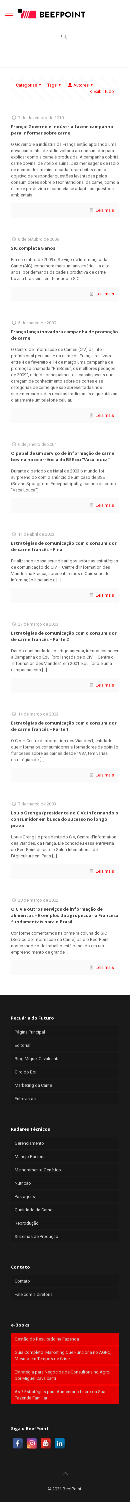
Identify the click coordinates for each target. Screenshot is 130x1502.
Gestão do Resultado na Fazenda (47, 1339)
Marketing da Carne (33, 1085)
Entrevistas (25, 1098)
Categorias (26, 85)
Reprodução (27, 1223)
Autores (81, 85)
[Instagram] (31, 1443)
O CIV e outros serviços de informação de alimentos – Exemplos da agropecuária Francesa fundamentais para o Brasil (64, 915)
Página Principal (30, 1032)
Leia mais (105, 210)
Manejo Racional (31, 1156)
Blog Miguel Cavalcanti (36, 1058)
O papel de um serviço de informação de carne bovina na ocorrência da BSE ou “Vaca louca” (62, 456)
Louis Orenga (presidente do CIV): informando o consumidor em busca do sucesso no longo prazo (64, 819)
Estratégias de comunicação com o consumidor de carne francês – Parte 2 (64, 636)
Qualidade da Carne (33, 1209)
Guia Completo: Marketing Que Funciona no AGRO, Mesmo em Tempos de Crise (63, 1355)
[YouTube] (45, 1443)
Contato (22, 1281)
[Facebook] (17, 1443)
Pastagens (25, 1196)
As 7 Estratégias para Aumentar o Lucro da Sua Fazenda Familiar (60, 1394)
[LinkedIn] (59, 1443)
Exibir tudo (104, 91)
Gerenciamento (29, 1143)
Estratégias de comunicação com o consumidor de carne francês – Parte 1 (64, 726)
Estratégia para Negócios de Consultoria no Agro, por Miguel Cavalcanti (62, 1375)
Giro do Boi (25, 1071)
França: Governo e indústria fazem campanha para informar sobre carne (62, 130)
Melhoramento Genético (38, 1169)
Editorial (22, 1045)
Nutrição (23, 1183)
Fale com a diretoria (34, 1294)
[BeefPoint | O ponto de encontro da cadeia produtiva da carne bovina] (51, 13)
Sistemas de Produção (36, 1236)
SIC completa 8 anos (33, 248)
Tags (52, 85)
